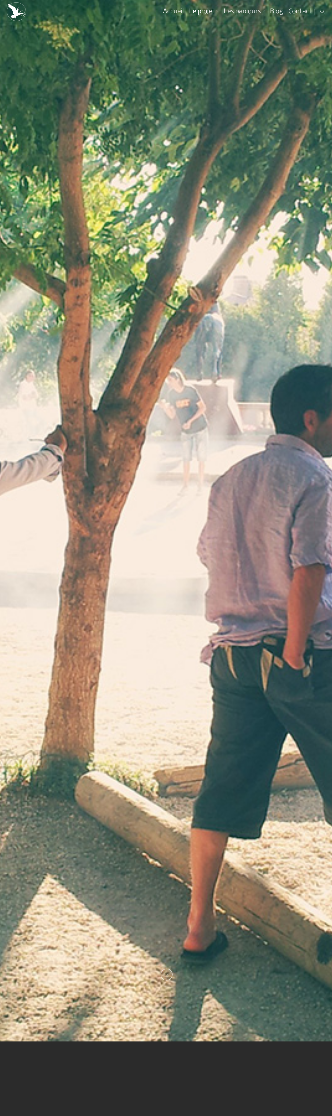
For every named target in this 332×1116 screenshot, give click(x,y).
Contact (300, 11)
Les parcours (242, 11)
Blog (276, 11)
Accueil (173, 11)
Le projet (202, 11)
